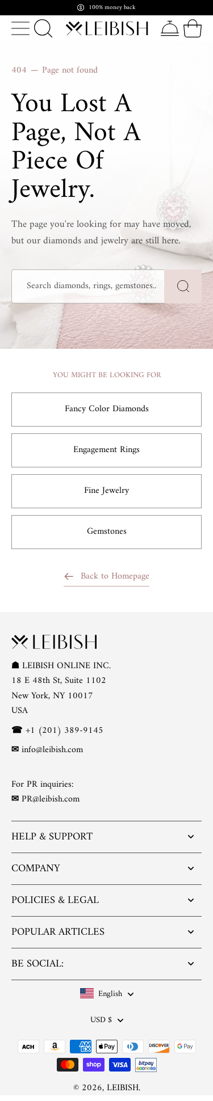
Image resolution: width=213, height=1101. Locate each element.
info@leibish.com (52, 750)
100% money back (112, 7)
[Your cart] (192, 28)
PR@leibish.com (51, 799)
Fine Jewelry (106, 491)
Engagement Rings (106, 450)
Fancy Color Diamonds (107, 409)
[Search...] (43, 28)
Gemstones (107, 531)
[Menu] (20, 28)
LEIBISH (123, 1088)
